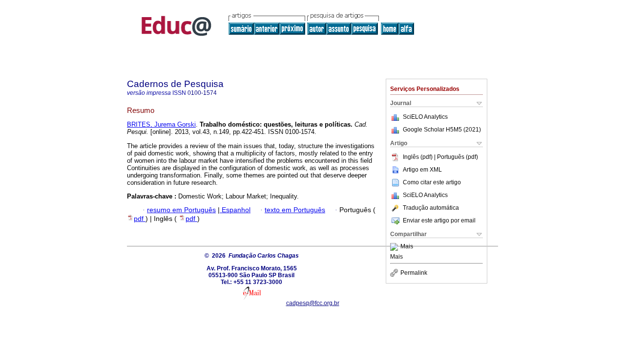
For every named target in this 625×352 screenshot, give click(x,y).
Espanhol (235, 210)
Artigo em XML (422, 169)
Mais (406, 246)
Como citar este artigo (432, 182)
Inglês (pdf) (418, 157)
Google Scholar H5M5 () (442, 129)
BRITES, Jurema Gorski (161, 124)
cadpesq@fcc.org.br (312, 303)
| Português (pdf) (456, 157)
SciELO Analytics (425, 116)
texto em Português (295, 210)
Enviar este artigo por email (439, 220)
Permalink (413, 272)
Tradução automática (431, 207)
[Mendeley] (395, 246)
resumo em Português (181, 210)
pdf (140, 218)
